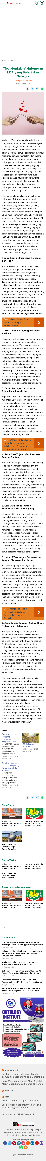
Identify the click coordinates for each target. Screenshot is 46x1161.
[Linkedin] (32, 1143)
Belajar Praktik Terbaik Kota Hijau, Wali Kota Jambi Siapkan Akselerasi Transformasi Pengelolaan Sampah (22, 953)
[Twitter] (10, 1143)
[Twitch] (41, 1143)
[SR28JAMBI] (13, 2)
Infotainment (11, 1070)
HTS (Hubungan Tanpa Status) (28, 745)
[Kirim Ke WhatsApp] (42, 89)
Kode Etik (19, 1130)
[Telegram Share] (37, 89)
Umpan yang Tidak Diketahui (19, 1114)
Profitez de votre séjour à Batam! (20, 1100)
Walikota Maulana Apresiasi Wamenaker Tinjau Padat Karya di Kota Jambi (20, 963)
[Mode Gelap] (37, 3)
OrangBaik (19, 81)
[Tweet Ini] (32, 89)
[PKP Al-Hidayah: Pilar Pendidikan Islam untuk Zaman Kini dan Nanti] (34, 813)
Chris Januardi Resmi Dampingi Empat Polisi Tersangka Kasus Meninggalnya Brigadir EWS (22, 943)
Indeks (10, 1130)
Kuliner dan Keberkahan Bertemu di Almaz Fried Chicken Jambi (11, 823)
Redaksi (7, 1132)
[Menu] (3, 3)
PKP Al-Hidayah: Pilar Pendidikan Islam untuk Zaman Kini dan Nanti (34, 823)
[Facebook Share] (27, 89)
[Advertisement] (23, 32)
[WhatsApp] (21, 1147)
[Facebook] (5, 1143)
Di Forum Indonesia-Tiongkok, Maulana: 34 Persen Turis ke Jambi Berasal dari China (21, 972)
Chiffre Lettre (13, 1135)
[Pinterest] (14, 1143)
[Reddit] (28, 1143)
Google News (20, 1132)
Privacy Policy (33, 1130)
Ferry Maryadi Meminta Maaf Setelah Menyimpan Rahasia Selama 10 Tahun (22, 1082)
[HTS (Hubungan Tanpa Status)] (30, 738)
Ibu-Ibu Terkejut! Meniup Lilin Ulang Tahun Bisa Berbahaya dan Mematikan (23, 1075)
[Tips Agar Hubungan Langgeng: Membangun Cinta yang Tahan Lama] (12, 746)
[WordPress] (19, 1143)
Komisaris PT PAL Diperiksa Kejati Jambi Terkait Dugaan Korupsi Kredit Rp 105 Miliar (10, 846)
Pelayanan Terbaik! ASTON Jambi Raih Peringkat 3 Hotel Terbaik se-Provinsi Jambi (22, 981)
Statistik (9, 1090)
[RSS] (26, 1147)
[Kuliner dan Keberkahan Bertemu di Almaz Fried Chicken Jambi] (12, 813)
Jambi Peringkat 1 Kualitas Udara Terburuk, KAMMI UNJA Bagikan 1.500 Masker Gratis (21, 989)
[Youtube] (37, 1143)
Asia (7, 1097)
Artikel (29, 81)
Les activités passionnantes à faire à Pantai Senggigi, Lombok (21, 1106)
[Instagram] (23, 1143)
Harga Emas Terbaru (30, 1135)
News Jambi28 (35, 1132)
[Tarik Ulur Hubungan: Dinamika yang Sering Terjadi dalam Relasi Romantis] (12, 775)
